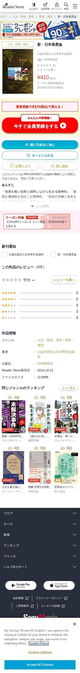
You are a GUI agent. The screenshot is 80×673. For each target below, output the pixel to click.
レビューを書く (46, 69)
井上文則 (59, 491)
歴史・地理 (45, 16)
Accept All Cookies (40, 664)
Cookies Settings (40, 652)
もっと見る (42, 206)
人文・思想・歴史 (23, 16)
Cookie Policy (38, 643)
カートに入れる (43, 155)
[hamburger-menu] (75, 6)
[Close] (75, 624)
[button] (53, 606)
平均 (26, 280)
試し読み (62, 166)
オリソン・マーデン (14, 491)
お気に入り (23, 166)
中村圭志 (33, 491)
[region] (40, 645)
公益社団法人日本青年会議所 (26, 254)
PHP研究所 (51, 59)
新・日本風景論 (67, 254)
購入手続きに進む (42, 145)
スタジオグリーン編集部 (16, 440)
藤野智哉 (33, 440)
